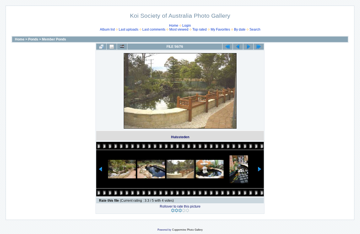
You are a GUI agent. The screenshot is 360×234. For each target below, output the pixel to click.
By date (240, 29)
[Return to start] (227, 47)
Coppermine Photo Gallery (187, 229)
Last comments (153, 29)
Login (186, 26)
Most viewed (178, 29)
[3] (180, 210)
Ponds (33, 39)
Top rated (199, 29)
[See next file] (248, 47)
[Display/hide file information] (112, 47)
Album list (107, 29)
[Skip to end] (259, 47)
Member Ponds (54, 39)
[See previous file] (238, 47)
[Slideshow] (122, 47)
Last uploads (128, 29)
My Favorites (220, 29)
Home (173, 26)
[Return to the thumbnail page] (101, 47)
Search (254, 29)
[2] (176, 210)
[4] (184, 210)
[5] (187, 210)
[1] (173, 210)
